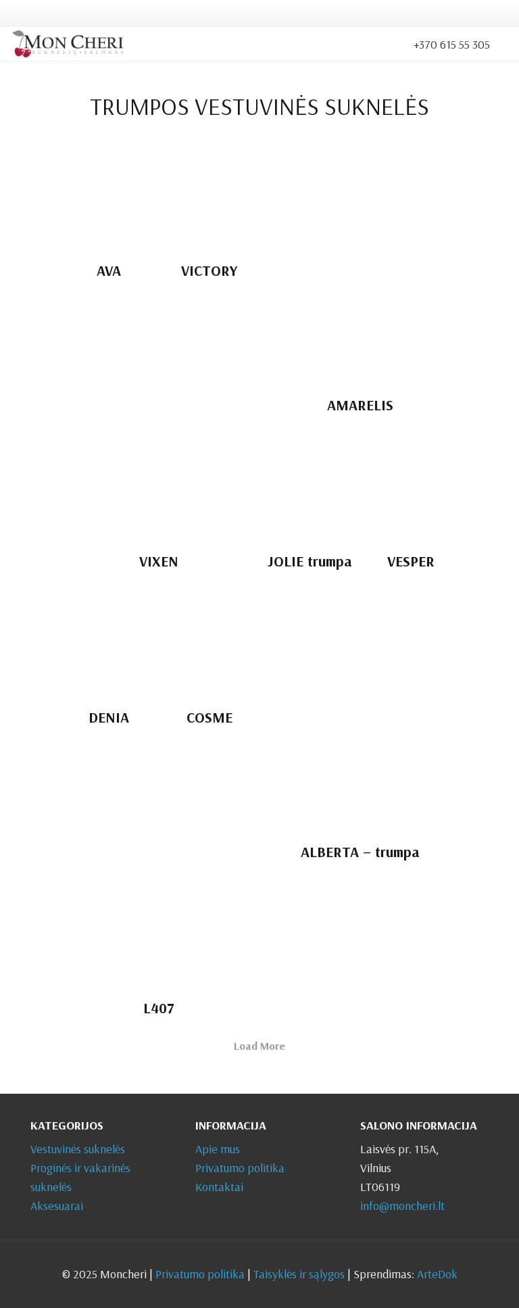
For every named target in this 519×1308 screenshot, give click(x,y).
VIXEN (158, 561)
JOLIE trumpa (310, 561)
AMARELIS (360, 404)
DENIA (109, 717)
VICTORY (209, 270)
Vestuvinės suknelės (77, 1149)
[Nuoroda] (67, 43)
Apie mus (217, 1149)
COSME (209, 717)
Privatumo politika (240, 1168)
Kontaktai (219, 1186)
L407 (158, 1007)
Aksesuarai (56, 1205)
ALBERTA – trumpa (360, 851)
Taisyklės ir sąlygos (299, 1274)
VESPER (411, 561)
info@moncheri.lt (402, 1205)
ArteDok (437, 1274)
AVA (109, 270)
